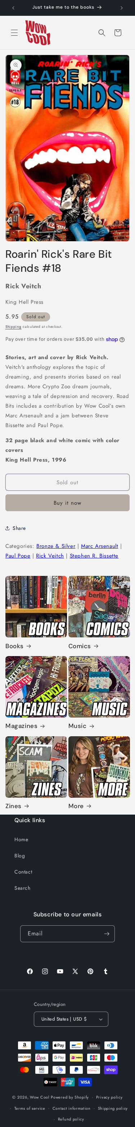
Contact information (72, 1108)
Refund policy (71, 1119)
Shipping (13, 326)
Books (14, 646)
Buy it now (67, 503)
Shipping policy (113, 1108)
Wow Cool (40, 1097)
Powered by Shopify (70, 1097)
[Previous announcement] (13, 8)
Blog (19, 855)
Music (77, 726)
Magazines (21, 726)
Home (21, 839)
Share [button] (19, 528)
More (76, 806)
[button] (14, 33)
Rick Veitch (50, 556)
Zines (13, 806)
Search (22, 888)
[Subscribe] (106, 933)
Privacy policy (109, 1097)
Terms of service (29, 1108)
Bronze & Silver (55, 546)
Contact (23, 871)
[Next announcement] (122, 8)
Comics (79, 646)
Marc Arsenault (99, 546)
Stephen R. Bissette (94, 556)
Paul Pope (17, 556)
